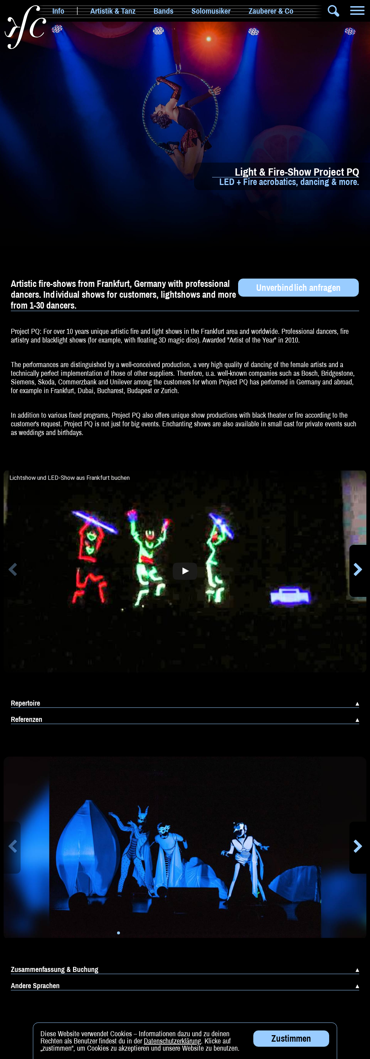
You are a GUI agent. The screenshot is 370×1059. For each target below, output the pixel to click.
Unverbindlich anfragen (298, 287)
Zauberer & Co (271, 10)
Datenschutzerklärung (172, 1041)
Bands (163, 10)
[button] (12, 571)
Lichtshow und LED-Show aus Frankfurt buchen (69, 478)
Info (58, 10)
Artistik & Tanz (112, 10)
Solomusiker (211, 10)
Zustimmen (291, 1038)
